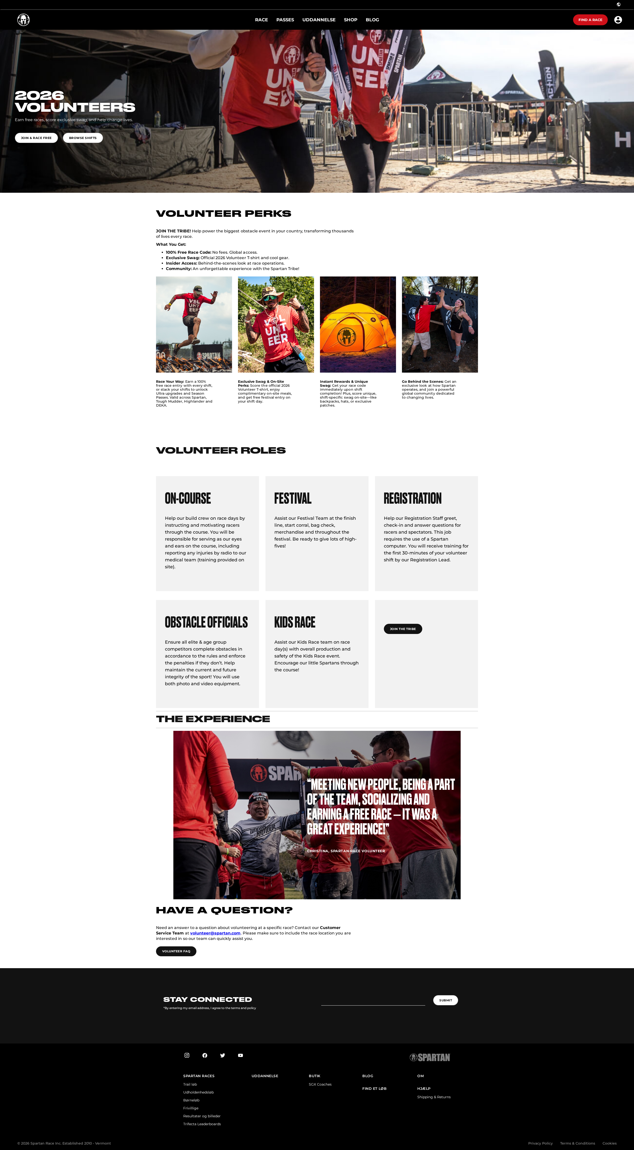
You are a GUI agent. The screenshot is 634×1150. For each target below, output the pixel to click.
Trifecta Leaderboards (202, 1124)
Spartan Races (198, 1076)
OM (420, 1076)
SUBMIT (445, 1000)
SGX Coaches (320, 1084)
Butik (314, 1076)
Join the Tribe (403, 629)
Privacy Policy (540, 1143)
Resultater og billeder (202, 1116)
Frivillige (190, 1108)
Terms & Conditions (577, 1143)
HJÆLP (424, 1089)
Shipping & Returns (434, 1097)
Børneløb (191, 1100)
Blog (367, 1076)
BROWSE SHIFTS (83, 138)
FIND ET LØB (374, 1089)
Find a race (590, 20)
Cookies (610, 1143)
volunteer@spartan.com (215, 933)
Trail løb (190, 1084)
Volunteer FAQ (176, 951)
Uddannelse (265, 1076)
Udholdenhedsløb (198, 1092)
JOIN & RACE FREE (36, 138)
